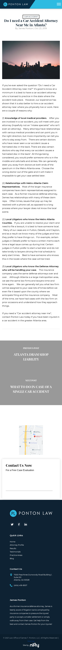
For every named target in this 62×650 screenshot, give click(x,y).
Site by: (26, 645)
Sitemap (31, 641)
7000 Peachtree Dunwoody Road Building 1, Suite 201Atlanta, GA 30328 (33, 577)
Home (12, 542)
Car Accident (31, 17)
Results (13, 548)
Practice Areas (16, 555)
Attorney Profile (17, 545)
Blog (12, 558)
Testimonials (15, 552)
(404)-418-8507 (20, 585)
